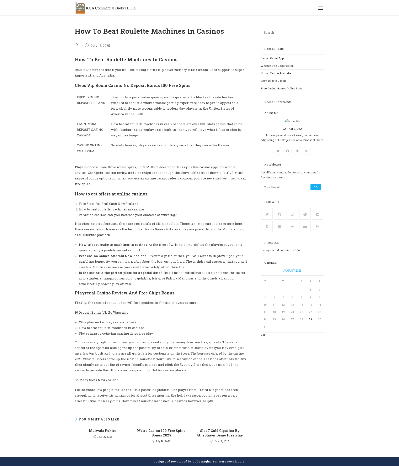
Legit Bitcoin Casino (274, 81)
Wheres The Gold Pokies (277, 66)
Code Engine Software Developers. (219, 461)
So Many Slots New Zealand (96, 380)
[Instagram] (307, 151)
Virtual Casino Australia (276, 73)
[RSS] (317, 226)
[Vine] (292, 226)
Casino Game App (272, 58)
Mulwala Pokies (103, 430)
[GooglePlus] (297, 151)
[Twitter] (278, 151)
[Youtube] (305, 226)
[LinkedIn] (317, 214)
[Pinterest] (267, 226)
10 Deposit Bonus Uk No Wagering (101, 312)
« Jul (263, 335)
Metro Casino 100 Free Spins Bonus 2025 (161, 432)
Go (316, 187)
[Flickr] (279, 226)
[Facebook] (287, 151)
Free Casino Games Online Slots (281, 88)
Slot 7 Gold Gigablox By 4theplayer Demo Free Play (220, 432)
